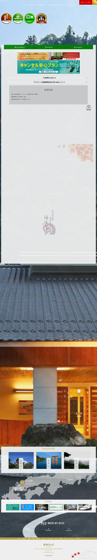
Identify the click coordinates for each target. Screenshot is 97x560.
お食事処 (31, 5)
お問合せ (72, 5)
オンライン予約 (86, 2)
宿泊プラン (44, 5)
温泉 (25, 5)
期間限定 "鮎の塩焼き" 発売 (19, 96)
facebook (49, 47)
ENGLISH (4, 1)
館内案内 (57, 5)
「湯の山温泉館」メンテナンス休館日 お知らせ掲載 (25, 94)
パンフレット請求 (58, 538)
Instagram (78, 47)
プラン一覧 (49, 538)
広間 (51, 5)
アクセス (65, 5)
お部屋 (37, 5)
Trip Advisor (21, 47)
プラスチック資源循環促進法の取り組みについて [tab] (49, 82)
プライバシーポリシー (69, 538)
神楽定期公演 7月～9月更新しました (21, 99)
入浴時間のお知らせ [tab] (49, 78)
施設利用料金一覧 (49, 442)
